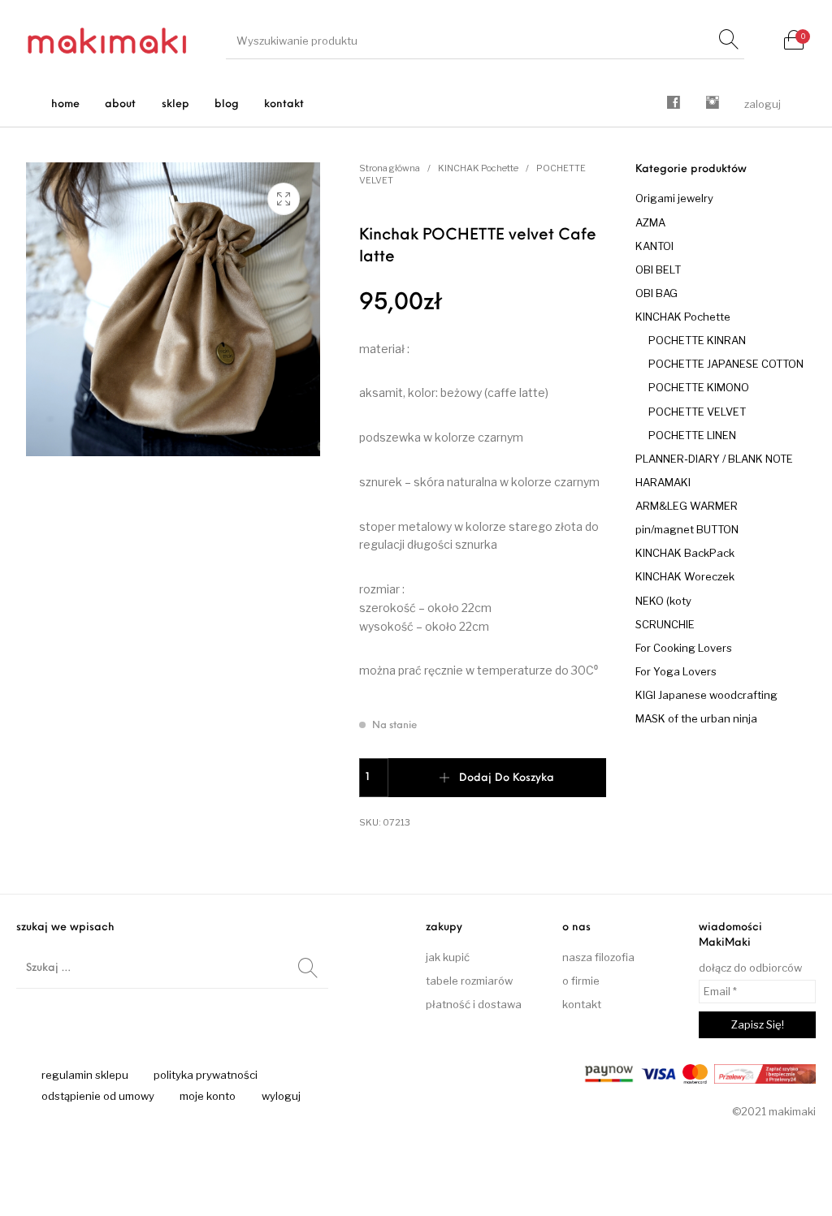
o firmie (581, 980)
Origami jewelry (674, 198)
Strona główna (389, 168)
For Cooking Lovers (683, 647)
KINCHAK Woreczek (684, 576)
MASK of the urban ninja (696, 718)
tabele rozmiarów (469, 980)
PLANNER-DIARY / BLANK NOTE (714, 458)
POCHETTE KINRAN (697, 340)
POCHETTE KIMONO (698, 387)
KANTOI (654, 245)
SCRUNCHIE (665, 624)
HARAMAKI (663, 482)
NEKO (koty (663, 600)
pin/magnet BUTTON (687, 529)
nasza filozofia (598, 957)
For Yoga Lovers (676, 671)
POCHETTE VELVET (697, 411)
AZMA (650, 222)
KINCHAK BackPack (684, 552)
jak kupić (448, 957)
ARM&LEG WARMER (686, 505)
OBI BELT (658, 269)
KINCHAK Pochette (478, 168)
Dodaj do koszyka (506, 778)
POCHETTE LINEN (692, 435)
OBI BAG (656, 293)
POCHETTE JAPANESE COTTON (726, 363)
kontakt (581, 1004)
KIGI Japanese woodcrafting (706, 694)
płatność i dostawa (474, 1004)
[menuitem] (66, 104)
